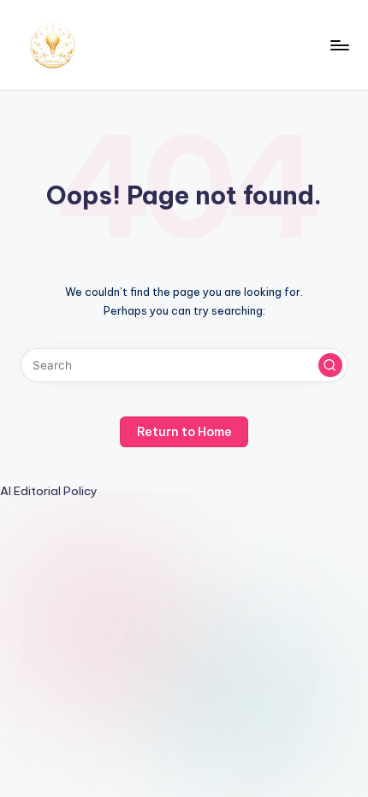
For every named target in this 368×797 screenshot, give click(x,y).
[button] (330, 365)
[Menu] (338, 45)
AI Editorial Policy (49, 491)
